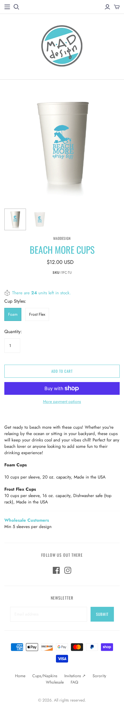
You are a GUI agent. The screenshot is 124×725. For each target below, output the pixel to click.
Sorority (99, 676)
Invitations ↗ (75, 676)
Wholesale (55, 682)
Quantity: (13, 331)
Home (20, 676)
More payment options (62, 401)
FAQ (74, 682)
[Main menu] (7, 7)
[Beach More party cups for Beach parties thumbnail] (15, 219)
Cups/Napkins (44, 676)
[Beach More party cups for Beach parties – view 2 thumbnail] (39, 219)
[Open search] (16, 7)
